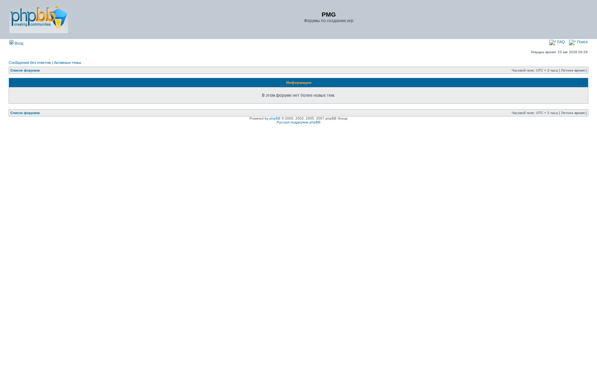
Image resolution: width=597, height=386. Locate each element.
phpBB (275, 118)
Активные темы (67, 62)
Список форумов (25, 70)
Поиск (582, 42)
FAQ (560, 42)
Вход (18, 43)
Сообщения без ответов (30, 62)
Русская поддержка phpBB (299, 122)
